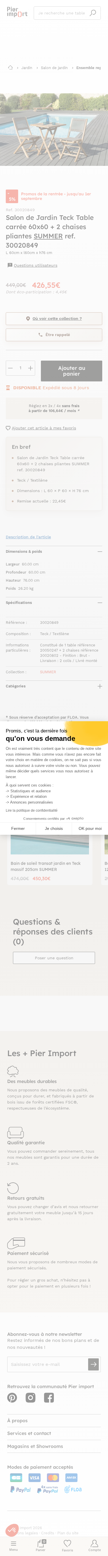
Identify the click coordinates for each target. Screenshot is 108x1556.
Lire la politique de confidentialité (32, 810)
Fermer (18, 828)
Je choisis (54, 828)
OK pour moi (90, 828)
